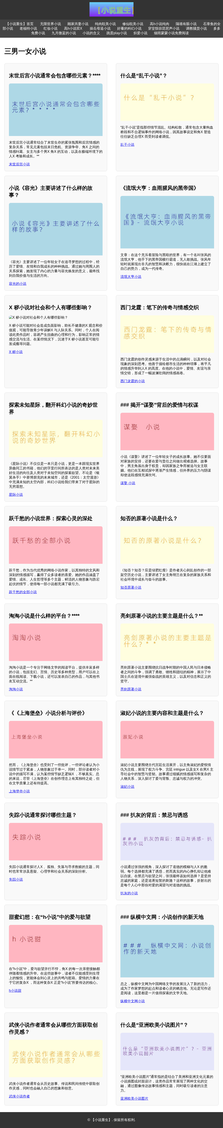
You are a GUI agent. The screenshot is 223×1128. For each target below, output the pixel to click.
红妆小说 (50, 28)
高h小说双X (73, 28)
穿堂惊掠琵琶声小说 (163, 28)
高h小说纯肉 (159, 24)
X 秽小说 (16, 352)
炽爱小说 (140, 33)
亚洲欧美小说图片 (134, 1098)
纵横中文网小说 (132, 1001)
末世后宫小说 (19, 164)
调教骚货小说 (196, 28)
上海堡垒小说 (19, 791)
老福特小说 (28, 28)
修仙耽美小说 (132, 24)
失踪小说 (16, 879)
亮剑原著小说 (130, 689)
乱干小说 (127, 144)
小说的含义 (91, 33)
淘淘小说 (16, 689)
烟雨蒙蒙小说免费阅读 (171, 33)
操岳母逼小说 (100, 28)
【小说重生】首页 (20, 24)
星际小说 (16, 494)
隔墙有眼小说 (186, 24)
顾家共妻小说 (78, 24)
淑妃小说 (127, 786)
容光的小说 (17, 283)
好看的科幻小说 (129, 28)
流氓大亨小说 (130, 277)
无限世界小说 (50, 24)
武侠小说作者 (19, 1096)
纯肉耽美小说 (105, 24)
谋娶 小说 (127, 483)
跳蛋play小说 (116, 33)
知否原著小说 (130, 587)
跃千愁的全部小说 (23, 592)
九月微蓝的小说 (64, 33)
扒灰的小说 (129, 893)
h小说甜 (15, 990)
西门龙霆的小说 (132, 381)
